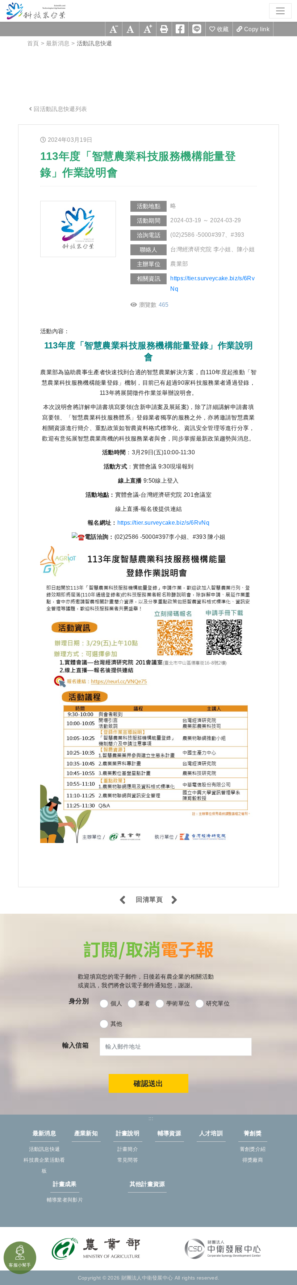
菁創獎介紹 (252, 1149)
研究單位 (218, 1003)
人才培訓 (211, 1133)
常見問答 (127, 1160)
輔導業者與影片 (65, 1200)
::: (26, 130)
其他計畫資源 (147, 1184)
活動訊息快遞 (44, 1149)
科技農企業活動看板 (44, 1165)
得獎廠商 (252, 1160)
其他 (116, 1024)
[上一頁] (122, 900)
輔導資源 (169, 1133)
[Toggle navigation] (280, 10)
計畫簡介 (127, 1149)
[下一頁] (174, 900)
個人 (116, 1003)
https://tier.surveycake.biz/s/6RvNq (212, 283)
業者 (144, 1003)
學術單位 (178, 1003)
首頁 (33, 43)
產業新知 (86, 1133)
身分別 (79, 1001)
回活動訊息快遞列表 (60, 109)
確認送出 (148, 1083)
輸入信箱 (75, 1045)
